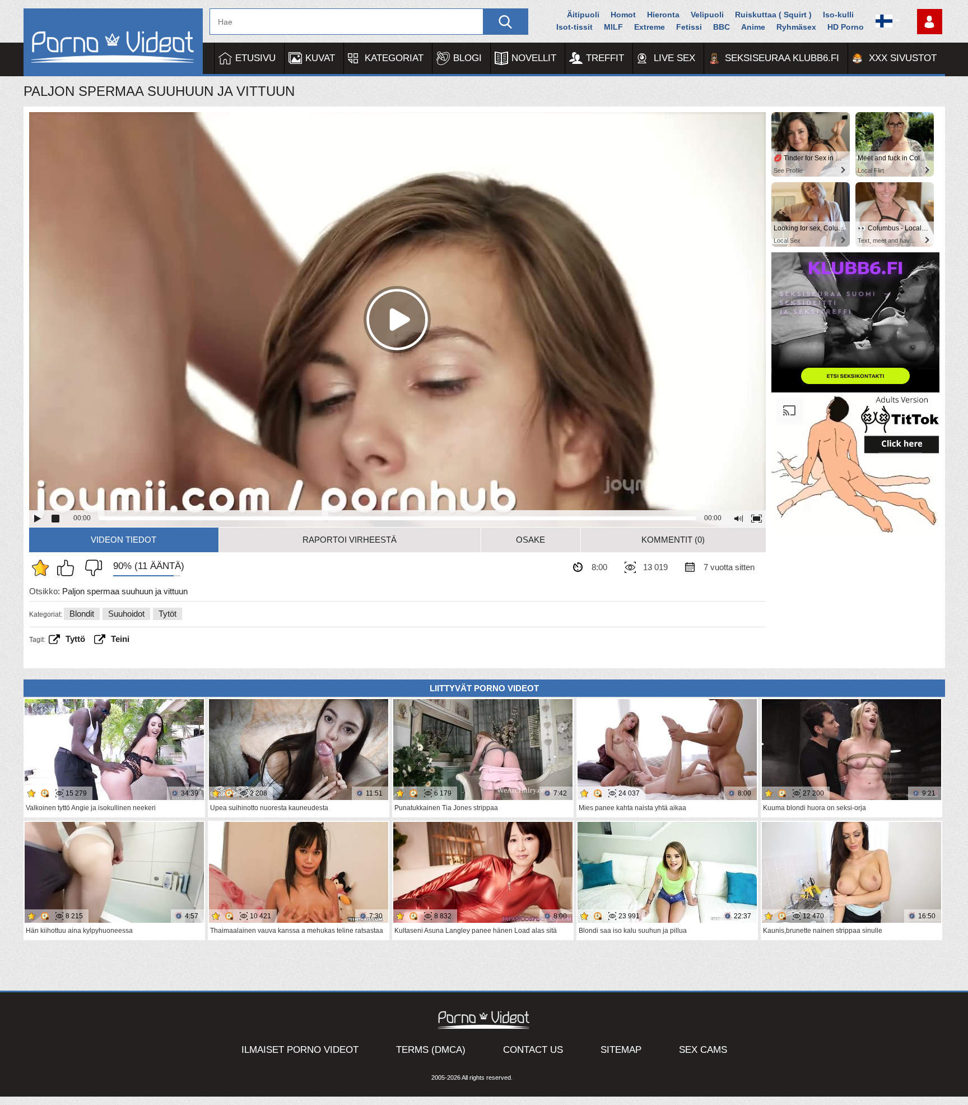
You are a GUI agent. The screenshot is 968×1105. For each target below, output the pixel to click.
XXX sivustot (903, 58)
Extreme (649, 26)
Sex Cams (703, 1049)
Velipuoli (707, 14)
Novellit (533, 58)
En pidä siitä (91, 568)
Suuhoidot (126, 613)
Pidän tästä (68, 568)
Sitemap (621, 1049)
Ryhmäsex (796, 26)
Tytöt (167, 613)
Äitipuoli (583, 14)
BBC (721, 26)
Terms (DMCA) (431, 1049)
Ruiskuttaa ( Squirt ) (773, 14)
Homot (623, 14)
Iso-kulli (838, 14)
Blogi (467, 58)
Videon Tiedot (123, 539)
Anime (753, 26)
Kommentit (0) (673, 539)
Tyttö (75, 639)
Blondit (81, 613)
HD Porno (845, 26)
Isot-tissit (574, 26)
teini (120, 639)
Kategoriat (394, 58)
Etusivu (255, 58)
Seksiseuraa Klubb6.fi (782, 58)
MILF (613, 26)
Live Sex (674, 58)
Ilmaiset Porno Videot (300, 1049)
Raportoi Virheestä (349, 539)
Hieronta (663, 14)
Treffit (605, 58)
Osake (530, 539)
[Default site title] (113, 42)
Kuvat (320, 58)
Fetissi (689, 26)
